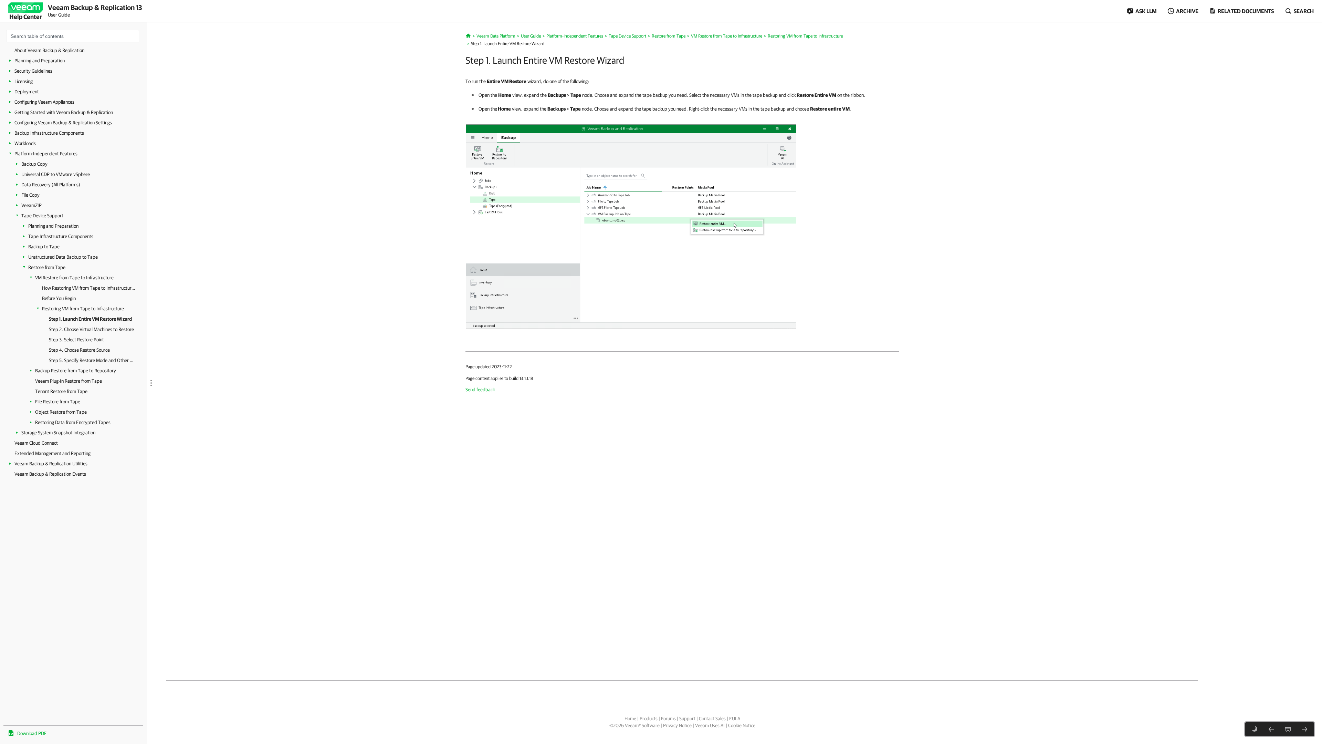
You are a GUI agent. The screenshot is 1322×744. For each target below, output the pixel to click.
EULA (734, 718)
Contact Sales (712, 718)
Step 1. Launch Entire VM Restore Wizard (90, 319)
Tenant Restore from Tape (61, 391)
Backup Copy (34, 164)
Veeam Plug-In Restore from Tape (68, 381)
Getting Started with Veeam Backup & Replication (63, 112)
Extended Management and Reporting (52, 453)
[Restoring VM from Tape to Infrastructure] (1271, 729)
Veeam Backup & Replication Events (50, 474)
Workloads (25, 143)
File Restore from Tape (57, 401)
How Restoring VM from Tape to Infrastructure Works (89, 288)
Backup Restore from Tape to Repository (75, 370)
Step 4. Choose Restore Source (79, 350)
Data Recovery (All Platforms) (50, 184)
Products (649, 718)
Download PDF (31, 733)
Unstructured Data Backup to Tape (63, 257)
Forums (668, 718)
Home (630, 718)
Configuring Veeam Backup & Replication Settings (63, 122)
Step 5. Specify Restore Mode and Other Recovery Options (92, 360)
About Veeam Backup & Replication (49, 50)
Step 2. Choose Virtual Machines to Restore (91, 329)
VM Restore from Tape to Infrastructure (74, 277)
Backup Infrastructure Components (49, 133)
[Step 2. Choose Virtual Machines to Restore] (1304, 729)
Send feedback (480, 389)
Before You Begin (59, 298)
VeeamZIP (31, 205)
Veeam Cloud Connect (36, 443)
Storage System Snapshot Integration (58, 432)
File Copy (30, 195)
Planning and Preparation (39, 60)
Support (687, 718)
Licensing (23, 81)
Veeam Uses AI (710, 725)
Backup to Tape (44, 246)
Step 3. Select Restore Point (76, 339)
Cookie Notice (741, 725)
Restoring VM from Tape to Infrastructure (83, 308)
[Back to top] (1288, 729)
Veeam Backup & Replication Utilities (50, 463)
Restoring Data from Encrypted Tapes (73, 422)
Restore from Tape (46, 267)
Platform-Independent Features (45, 153)
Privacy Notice (677, 725)
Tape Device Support (42, 215)
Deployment (26, 91)
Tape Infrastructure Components (60, 236)
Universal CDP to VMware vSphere (55, 174)
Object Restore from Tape (61, 412)
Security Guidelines (33, 71)
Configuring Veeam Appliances (44, 102)
